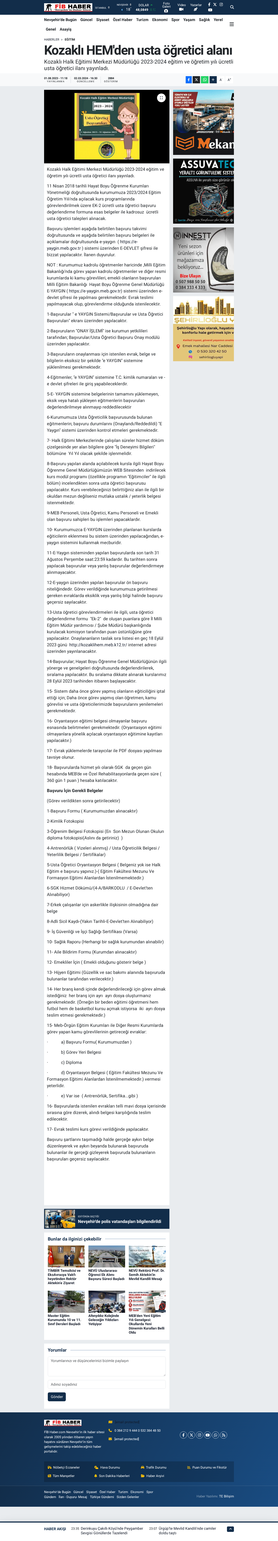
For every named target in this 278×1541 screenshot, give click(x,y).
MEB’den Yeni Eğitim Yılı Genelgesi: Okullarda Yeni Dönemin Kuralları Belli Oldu (146, 1324)
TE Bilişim (226, 1496)
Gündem (50, 1497)
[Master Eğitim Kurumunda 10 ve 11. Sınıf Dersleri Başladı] (66, 1301)
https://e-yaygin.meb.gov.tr (95, 291)
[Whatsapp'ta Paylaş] (204, 79)
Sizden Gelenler (128, 1497)
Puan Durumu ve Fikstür (209, 1467)
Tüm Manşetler (63, 1476)
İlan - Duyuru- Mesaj (73, 1497)
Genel (51, 29)
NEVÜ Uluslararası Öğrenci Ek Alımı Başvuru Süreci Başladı (106, 1275)
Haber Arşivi (155, 1476)
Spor (175, 19)
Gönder (57, 1397)
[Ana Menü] (232, 24)
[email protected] (127, 1422)
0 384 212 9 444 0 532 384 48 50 (137, 1431)
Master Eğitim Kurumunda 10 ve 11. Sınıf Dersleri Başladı (64, 1320)
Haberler (51, 39)
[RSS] (223, 1435)
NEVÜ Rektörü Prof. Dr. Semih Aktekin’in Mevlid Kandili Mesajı (147, 1275)
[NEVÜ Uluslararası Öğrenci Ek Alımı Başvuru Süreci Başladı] (106, 1256)
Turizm (142, 19)
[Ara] (232, 7)
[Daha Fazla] (213, 79)
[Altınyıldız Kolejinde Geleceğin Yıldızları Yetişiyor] (106, 1301)
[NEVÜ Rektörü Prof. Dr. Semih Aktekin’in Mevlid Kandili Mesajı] (147, 1256)
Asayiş (65, 29)
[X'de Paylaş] (196, 79)
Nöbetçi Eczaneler (66, 1467)
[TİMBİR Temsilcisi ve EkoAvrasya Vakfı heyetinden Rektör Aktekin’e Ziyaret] (66, 1256)
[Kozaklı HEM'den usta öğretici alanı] (106, 126)
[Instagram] (199, 1435)
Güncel (86, 19)
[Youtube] (207, 1435)
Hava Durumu (110, 1467)
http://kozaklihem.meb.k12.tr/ (98, 644)
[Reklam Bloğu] (211, 122)
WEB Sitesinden (128, 470)
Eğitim (70, 39)
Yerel (218, 19)
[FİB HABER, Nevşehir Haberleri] (68, 7)
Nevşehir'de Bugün (60, 19)
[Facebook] (183, 1435)
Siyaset (102, 19)
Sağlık (204, 19)
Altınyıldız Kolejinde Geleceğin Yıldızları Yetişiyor (103, 1320)
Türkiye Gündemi (102, 1497)
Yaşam (189, 19)
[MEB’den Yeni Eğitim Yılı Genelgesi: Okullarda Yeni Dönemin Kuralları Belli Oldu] (147, 1301)
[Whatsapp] (215, 1435)
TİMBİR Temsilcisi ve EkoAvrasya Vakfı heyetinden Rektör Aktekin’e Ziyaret (64, 1277)
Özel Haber (122, 19)
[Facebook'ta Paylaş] (189, 79)
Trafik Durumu (156, 1467)
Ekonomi (160, 19)
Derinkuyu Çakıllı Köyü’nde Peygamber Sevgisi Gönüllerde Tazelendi (112, 1530)
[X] (191, 1435)
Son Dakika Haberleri (114, 1476)
